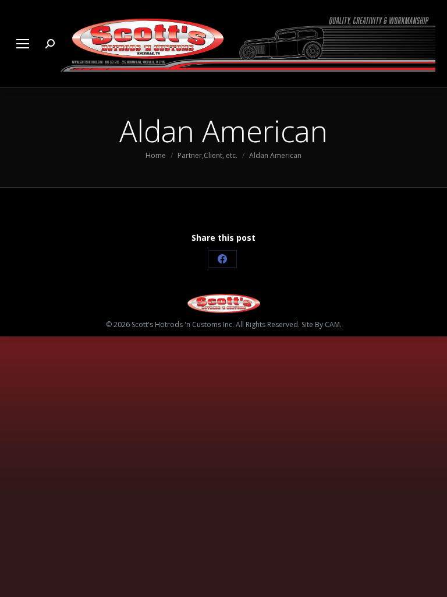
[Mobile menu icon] (23, 43)
